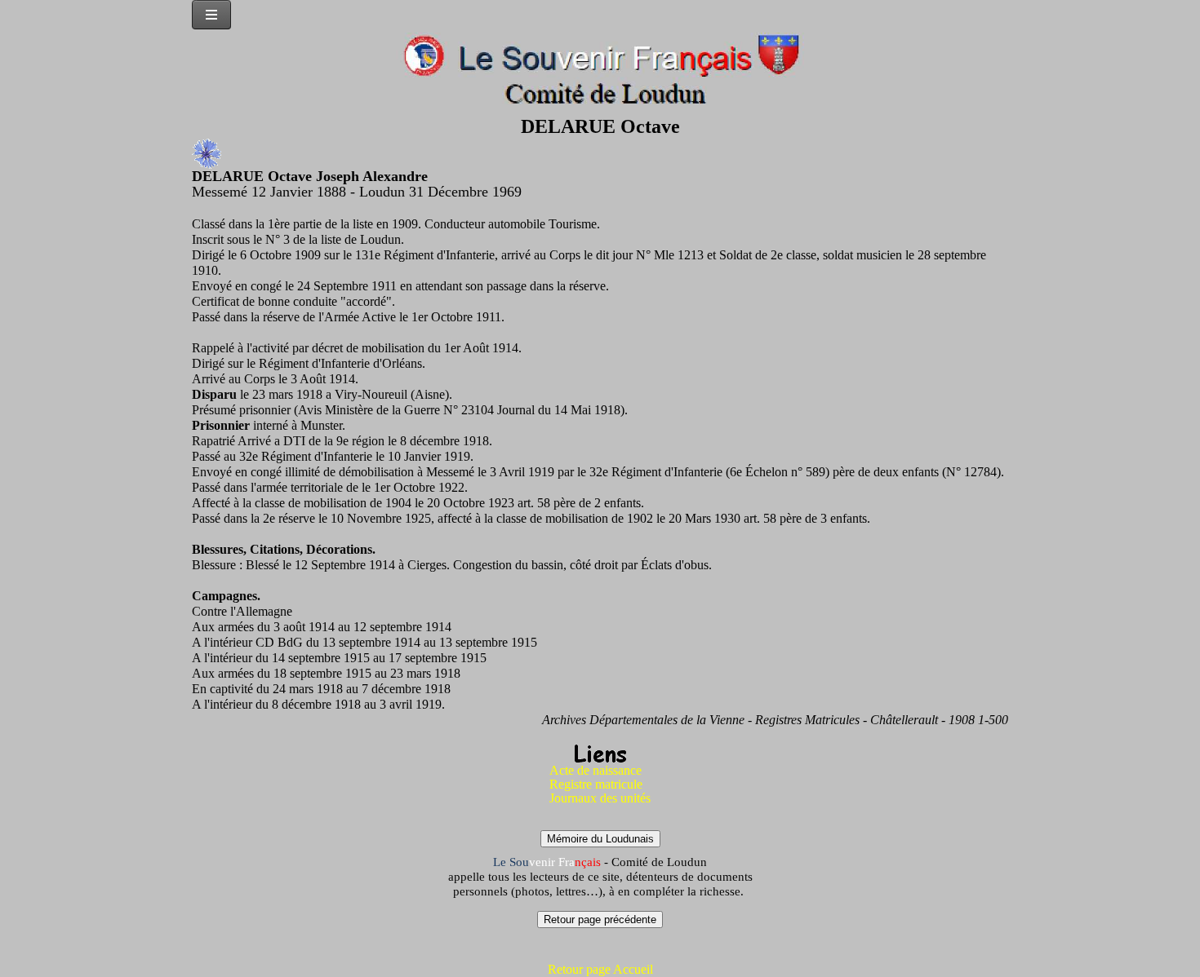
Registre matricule (595, 784)
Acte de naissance (595, 770)
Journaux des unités (600, 798)
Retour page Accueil (600, 969)
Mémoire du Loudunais (600, 839)
